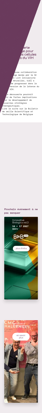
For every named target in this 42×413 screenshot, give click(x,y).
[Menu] (3, 3)
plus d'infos (21, 248)
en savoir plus (21, 336)
